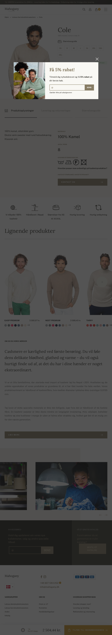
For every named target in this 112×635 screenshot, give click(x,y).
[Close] (96, 59)
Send (89, 87)
